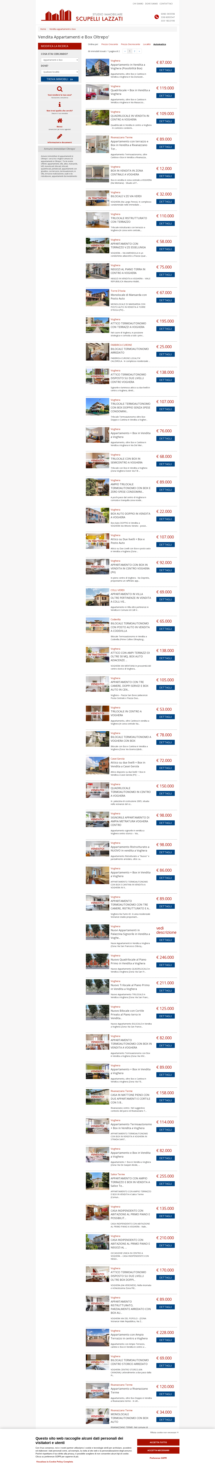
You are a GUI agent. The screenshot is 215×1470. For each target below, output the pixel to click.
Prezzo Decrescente (130, 44)
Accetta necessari (158, 1450)
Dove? (44, 66)
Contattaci (166, 3)
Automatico (159, 44)
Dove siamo (151, 3)
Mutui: (60, 126)
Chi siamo (138, 3)
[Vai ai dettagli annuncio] (97, 67)
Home (43, 29)
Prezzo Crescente (109, 44)
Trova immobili (58, 79)
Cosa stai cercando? (54, 54)
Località (146, 44)
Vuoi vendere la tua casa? (60, 95)
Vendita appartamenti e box (62, 29)
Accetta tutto (158, 1442)
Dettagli (165, 70)
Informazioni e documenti (60, 142)
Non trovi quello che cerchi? (60, 110)
